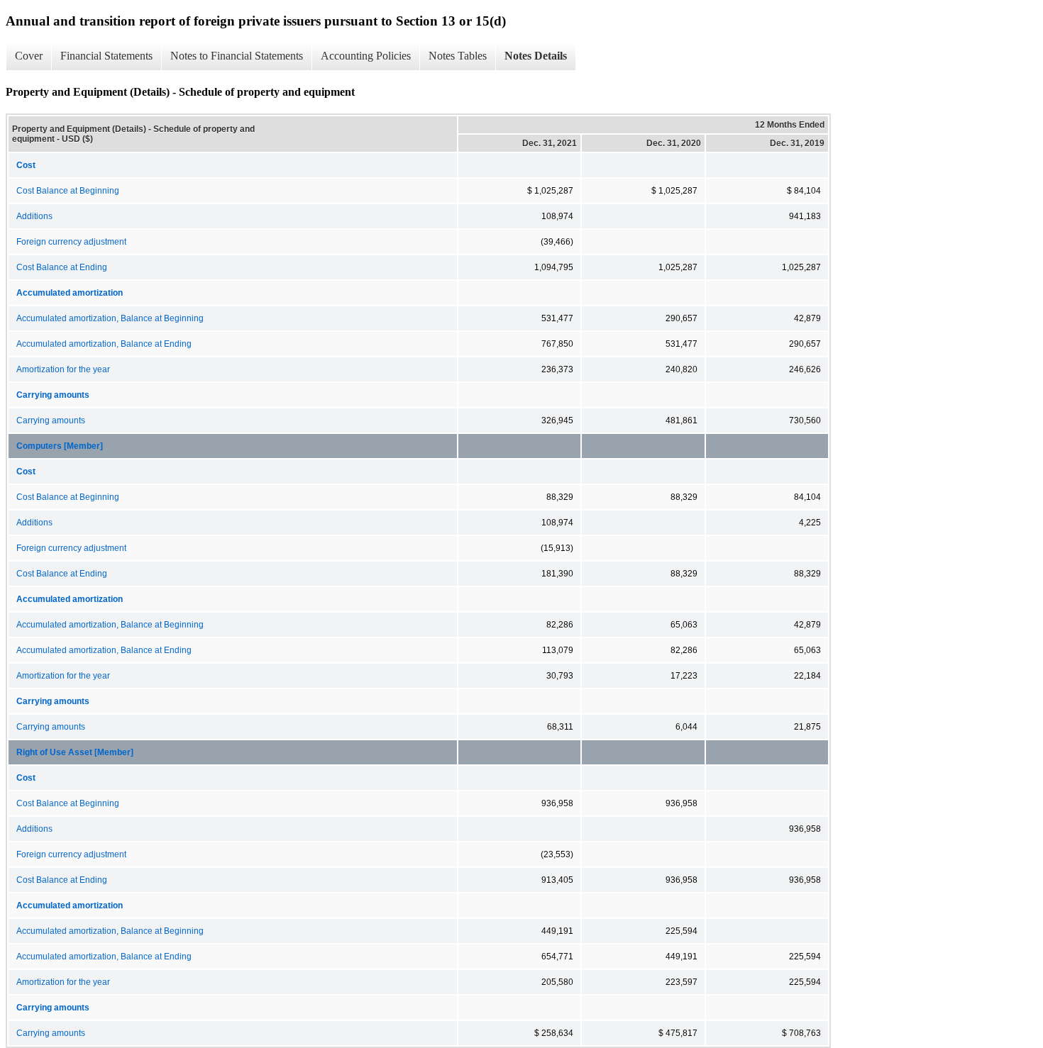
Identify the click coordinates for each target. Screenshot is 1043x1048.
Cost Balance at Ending (61, 267)
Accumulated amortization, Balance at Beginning (110, 318)
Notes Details (535, 56)
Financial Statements (106, 56)
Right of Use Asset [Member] (74, 752)
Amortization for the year (63, 369)
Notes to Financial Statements (236, 56)
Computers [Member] (59, 446)
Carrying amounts (50, 420)
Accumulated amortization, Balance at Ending (104, 344)
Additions (34, 216)
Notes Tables (458, 56)
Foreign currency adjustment (71, 242)
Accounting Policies (366, 56)
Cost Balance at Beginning (67, 190)
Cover (29, 56)
